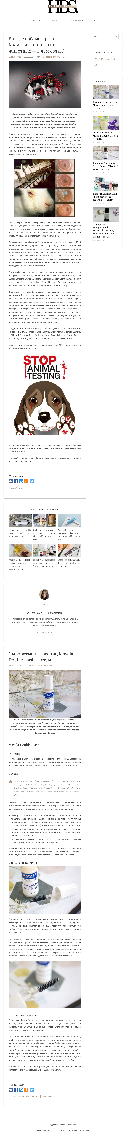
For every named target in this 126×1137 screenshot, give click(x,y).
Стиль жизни (74, 20)
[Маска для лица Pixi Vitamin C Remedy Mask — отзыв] (106, 123)
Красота (35, 20)
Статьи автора (44, 632)
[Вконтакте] (11, 481)
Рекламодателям (67, 1124)
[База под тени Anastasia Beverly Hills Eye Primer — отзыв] (69, 550)
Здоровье (53, 20)
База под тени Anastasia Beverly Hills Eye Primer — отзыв (69, 562)
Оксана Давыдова (43, 665)
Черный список (17, 488)
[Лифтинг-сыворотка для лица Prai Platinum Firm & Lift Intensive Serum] (44, 520)
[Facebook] (16, 481)
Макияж (12, 57)
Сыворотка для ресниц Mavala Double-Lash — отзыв (105, 105)
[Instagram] (113, 58)
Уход (19, 57)
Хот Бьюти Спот (46, 1130)
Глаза (13, 1096)
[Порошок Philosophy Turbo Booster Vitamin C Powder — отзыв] (106, 153)
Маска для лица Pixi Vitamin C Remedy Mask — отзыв (105, 135)
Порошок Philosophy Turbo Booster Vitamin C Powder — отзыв (105, 166)
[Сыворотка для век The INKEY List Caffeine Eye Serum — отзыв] (20, 520)
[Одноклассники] (26, 481)
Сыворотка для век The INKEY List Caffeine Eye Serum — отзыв (20, 533)
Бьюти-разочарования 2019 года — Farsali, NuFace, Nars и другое (44, 562)
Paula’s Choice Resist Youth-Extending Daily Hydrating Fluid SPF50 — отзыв (69, 535)
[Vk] (96, 64)
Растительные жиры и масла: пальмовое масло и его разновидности (19, 564)
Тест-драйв (48, 1096)
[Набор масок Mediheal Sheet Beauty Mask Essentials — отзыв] (106, 184)
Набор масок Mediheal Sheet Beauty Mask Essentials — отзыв (105, 196)
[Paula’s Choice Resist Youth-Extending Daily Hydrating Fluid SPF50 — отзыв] (69, 520)
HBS (92, 20)
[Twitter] (32, 481)
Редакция (53, 1124)
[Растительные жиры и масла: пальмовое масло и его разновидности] (20, 550)
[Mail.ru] (21, 481)
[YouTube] (107, 58)
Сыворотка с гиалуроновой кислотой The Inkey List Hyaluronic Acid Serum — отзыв (104, 230)
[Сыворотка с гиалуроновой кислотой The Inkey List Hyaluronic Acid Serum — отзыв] (106, 214)
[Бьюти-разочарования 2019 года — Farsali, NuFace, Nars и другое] (44, 550)
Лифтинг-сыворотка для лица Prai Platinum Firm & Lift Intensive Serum (44, 535)
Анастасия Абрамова (53, 56)
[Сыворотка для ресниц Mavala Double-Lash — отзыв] (106, 92)
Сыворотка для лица (29, 1096)
